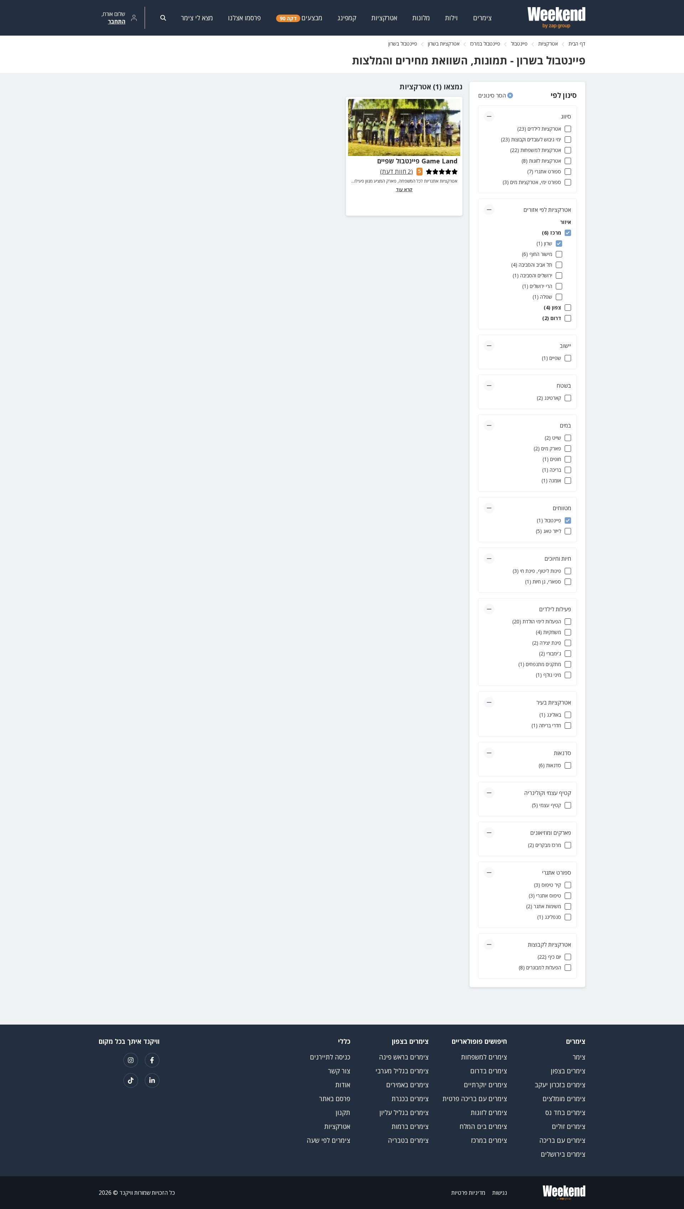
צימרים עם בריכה (562, 1140)
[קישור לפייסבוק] (152, 1060)
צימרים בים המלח (483, 1126)
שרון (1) (544, 243)
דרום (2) (551, 318)
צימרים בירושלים (563, 1154)
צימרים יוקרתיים (485, 1084)
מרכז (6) (551, 232)
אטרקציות (548, 43)
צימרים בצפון (568, 1071)
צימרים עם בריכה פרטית (474, 1098)
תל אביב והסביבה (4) (531, 264)
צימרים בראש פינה (404, 1057)
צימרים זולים (568, 1126)
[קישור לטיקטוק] (130, 1080)
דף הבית (577, 43)
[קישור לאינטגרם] (130, 1060)
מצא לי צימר (197, 18)
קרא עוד (404, 189)
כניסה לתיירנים (330, 1057)
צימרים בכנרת (410, 1098)
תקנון (343, 1112)
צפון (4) (552, 307)
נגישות (499, 1193)
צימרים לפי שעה (328, 1140)
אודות (342, 1084)
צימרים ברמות (410, 1126)
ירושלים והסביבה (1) (532, 275)
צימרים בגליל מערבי (402, 1071)
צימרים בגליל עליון (404, 1112)
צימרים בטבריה (408, 1140)
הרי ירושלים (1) (537, 286)
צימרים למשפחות (484, 1057)
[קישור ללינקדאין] (152, 1080)
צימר (579, 1057)
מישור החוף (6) (537, 254)
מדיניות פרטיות (468, 1193)
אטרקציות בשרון (444, 43)
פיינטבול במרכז (485, 43)
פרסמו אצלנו (244, 18)
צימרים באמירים (407, 1084)
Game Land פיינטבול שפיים (417, 161)
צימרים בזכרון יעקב (560, 1084)
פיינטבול (519, 43)
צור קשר (339, 1071)
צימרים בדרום (488, 1071)
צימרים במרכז (489, 1140)
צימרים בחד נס (565, 1112)
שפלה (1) (542, 296)
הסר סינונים (492, 95)
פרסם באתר (334, 1098)
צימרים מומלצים (564, 1098)
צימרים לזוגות (489, 1112)
